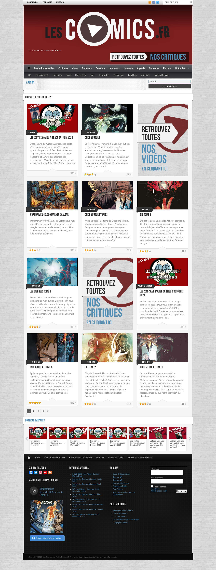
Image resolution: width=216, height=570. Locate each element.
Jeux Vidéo (104, 75)
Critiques (63, 68)
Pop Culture (118, 489)
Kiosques (57, 75)
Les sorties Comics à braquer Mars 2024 (77, 443)
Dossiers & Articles (35, 420)
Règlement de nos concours (80, 457)
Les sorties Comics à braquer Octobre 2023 (137, 443)
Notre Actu (179, 68)
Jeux (92, 75)
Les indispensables (44, 68)
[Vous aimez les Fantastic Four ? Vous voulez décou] (46, 516)
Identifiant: (155, 469)
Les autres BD (42, 75)
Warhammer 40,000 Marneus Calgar (49, 215)
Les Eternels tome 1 (40, 292)
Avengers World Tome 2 (123, 510)
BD (29, 75)
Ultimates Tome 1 (120, 513)
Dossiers (100, 68)
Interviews (114, 68)
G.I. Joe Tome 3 (119, 516)
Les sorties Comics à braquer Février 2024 (97, 443)
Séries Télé (80, 75)
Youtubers (145, 75)
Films (68, 75)
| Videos (60, 2)
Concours (154, 68)
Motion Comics (161, 75)
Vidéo (75, 68)
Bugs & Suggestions (121, 474)
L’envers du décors (121, 483)
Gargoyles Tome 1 (120, 523)
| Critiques (32, 2)
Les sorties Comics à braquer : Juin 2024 (51, 138)
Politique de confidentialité (54, 457)
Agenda (141, 68)
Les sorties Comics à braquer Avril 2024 (57, 443)
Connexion (181, 491)
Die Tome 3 (145, 215)
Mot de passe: (157, 478)
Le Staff (37, 457)
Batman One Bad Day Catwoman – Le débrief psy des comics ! (177, 444)
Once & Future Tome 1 (151, 367)
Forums (167, 68)
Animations (119, 75)
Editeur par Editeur (116, 457)
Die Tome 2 (90, 367)
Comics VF (117, 477)
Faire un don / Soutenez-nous (140, 457)
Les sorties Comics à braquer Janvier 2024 (117, 443)
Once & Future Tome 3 (96, 215)
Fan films (132, 75)
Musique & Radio (120, 486)
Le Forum (100, 457)
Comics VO (118, 480)
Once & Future (92, 138)
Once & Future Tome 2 (41, 367)
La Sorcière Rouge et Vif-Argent (126, 520)
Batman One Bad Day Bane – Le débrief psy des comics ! (157, 444)
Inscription (155, 489)
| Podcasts (47, 2)
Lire (72, 173)
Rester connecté (160, 487)
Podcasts (87, 68)
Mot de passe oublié (159, 491)
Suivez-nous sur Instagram (49, 538)
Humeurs (128, 68)
